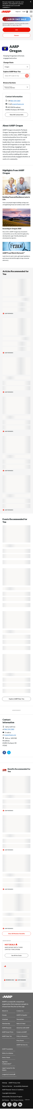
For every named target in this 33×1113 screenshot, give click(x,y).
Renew (16, 35)
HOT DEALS (10, 945)
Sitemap (4, 1082)
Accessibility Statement (21, 1086)
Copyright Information (9, 1093)
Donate (4, 1015)
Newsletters (20, 1019)
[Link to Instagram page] (15, 1104)
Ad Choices (5, 1100)
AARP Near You (7, 1036)
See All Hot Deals (16, 955)
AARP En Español (22, 1015)
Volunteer (5, 1019)
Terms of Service (7, 1086)
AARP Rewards (6, 1028)
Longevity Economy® (8, 1074)
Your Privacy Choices (17, 1100)
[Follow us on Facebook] (4, 752)
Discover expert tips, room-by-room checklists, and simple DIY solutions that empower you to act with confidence (13, 4)
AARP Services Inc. (22, 1044)
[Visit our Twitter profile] (9, 752)
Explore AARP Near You (12, 72)
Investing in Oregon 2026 (12, 229)
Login (23, 11)
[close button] (31, 16)
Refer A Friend (21, 1023)
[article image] (16, 194)
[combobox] (16, 75)
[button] (31, 11)
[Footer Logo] (16, 996)
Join (16, 30)
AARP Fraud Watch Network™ (14, 253)
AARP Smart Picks (7, 1032)
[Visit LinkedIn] (20, 1104)
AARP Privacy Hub (14, 1082)
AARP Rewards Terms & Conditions (12, 1089)
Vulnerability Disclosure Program (12, 1096)
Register (18, 11)
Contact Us (20, 1011)
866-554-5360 (15, 101)
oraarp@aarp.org (18, 104)
